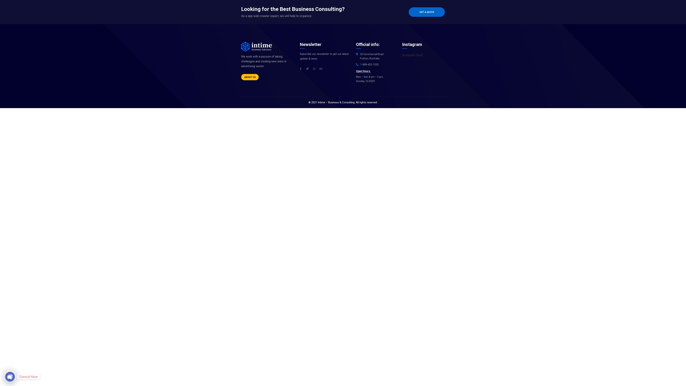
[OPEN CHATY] (10, 377)
